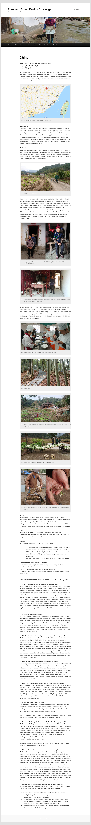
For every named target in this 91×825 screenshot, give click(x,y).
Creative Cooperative (44, 45)
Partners (34, 45)
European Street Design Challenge (29, 9)
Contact (55, 45)
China (21, 45)
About (9, 45)
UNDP (27, 45)
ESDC (15, 45)
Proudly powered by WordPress (45, 819)
